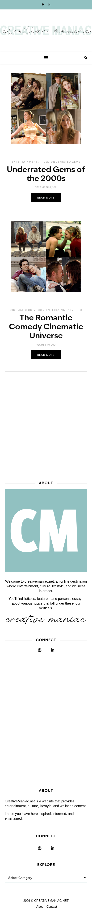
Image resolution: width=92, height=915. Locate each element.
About (40, 906)
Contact (51, 906)
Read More (46, 197)
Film (44, 161)
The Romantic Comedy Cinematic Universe (46, 327)
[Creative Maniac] (46, 30)
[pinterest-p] (43, 4)
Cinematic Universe (26, 310)
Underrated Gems (65, 161)
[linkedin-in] (49, 4)
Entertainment (25, 161)
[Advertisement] (46, 425)
